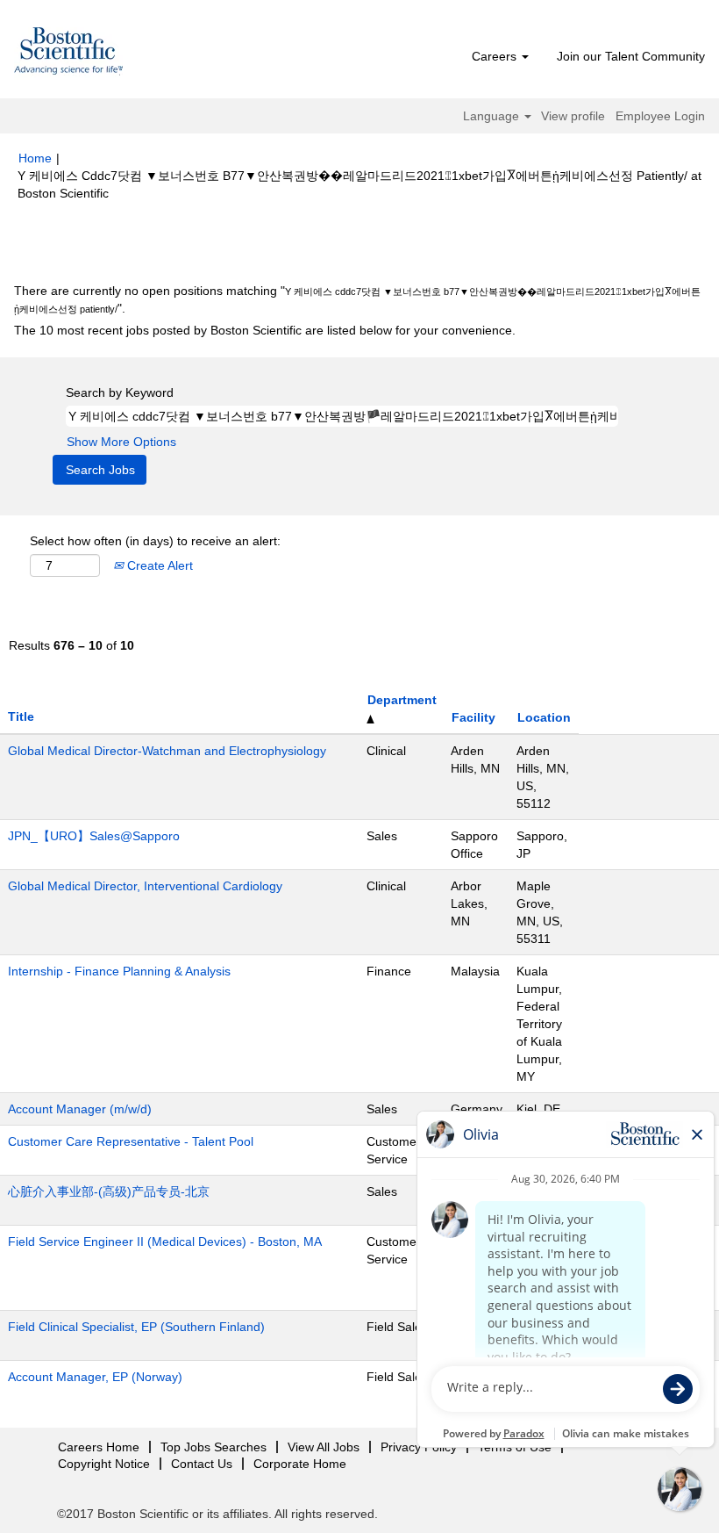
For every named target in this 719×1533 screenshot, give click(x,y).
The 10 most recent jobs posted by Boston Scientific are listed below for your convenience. (265, 330)
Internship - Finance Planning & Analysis (119, 971)
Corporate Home (299, 1464)
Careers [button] (496, 56)
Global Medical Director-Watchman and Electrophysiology (167, 751)
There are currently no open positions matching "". (357, 299)
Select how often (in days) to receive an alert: (155, 541)
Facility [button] (473, 717)
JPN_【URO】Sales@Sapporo (94, 836)
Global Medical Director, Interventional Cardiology (145, 886)
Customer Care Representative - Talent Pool (130, 1141)
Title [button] (21, 716)
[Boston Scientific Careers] (69, 53)
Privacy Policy (419, 1447)
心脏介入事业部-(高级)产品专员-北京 (109, 1191)
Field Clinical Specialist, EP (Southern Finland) (136, 1327)
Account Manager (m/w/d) (80, 1109)
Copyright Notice (104, 1464)
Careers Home (98, 1447)
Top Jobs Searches (213, 1447)
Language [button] (493, 116)
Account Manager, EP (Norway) (95, 1377)
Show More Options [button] (121, 442)
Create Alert (158, 565)
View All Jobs (324, 1447)
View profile (573, 116)
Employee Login (660, 116)
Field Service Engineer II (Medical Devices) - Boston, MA (165, 1241)
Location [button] (544, 717)
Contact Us (201, 1464)
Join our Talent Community (631, 56)
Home (35, 158)
